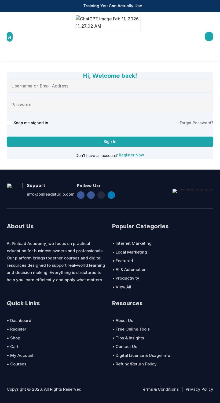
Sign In (110, 141)
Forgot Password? (196, 122)
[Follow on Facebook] (81, 195)
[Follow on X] (101, 195)
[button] (61, 6)
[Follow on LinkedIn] (111, 195)
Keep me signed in (31, 122)
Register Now (131, 155)
